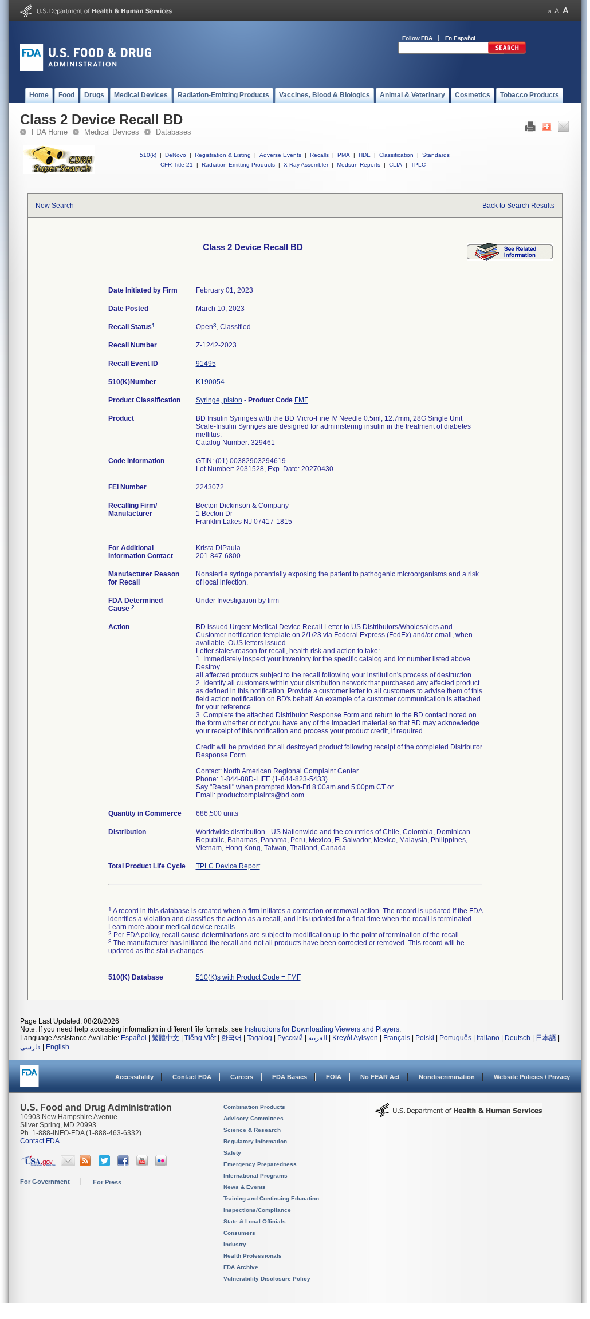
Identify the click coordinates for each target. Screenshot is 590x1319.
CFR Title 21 (176, 164)
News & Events (244, 1187)
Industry (234, 1244)
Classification (396, 155)
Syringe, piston (219, 400)
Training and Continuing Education (271, 1198)
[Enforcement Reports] (510, 259)
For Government (45, 1181)
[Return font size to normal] (556, 10)
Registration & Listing (223, 155)
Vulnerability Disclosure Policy (266, 1278)
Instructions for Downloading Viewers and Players (322, 1029)
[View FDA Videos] (143, 1164)
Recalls (319, 155)
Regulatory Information (255, 1141)
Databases (173, 132)
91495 (206, 364)
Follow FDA (417, 38)
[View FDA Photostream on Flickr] (162, 1164)
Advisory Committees (253, 1118)
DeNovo (175, 155)
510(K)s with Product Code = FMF (248, 977)
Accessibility (134, 1076)
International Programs (255, 1175)
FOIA (333, 1076)
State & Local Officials (254, 1221)
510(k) (148, 155)
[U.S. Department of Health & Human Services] (458, 1114)
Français (396, 1038)
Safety (232, 1153)
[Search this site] (507, 52)
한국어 (231, 1038)
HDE (365, 155)
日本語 (546, 1038)
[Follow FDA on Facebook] (124, 1164)
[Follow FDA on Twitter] (106, 1164)
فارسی (30, 1047)
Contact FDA (191, 1076)
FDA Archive (240, 1267)
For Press (107, 1182)
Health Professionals (252, 1256)
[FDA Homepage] (29, 1081)
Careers (241, 1076)
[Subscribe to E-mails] (68, 1164)
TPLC (418, 164)
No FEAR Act (380, 1076)
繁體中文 (165, 1038)
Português (455, 1038)
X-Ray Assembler (306, 164)
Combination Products (254, 1107)
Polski (424, 1038)
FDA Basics (289, 1076)
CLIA (395, 164)
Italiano (488, 1038)
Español (134, 1038)
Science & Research (252, 1130)
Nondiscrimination (447, 1076)
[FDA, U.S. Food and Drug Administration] (85, 69)
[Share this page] (546, 129)
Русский (290, 1038)
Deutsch (517, 1038)
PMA (343, 155)
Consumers (239, 1233)
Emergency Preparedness (260, 1164)
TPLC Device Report (228, 866)
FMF (301, 400)
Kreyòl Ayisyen (355, 1038)
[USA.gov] (38, 1164)
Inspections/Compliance (257, 1210)
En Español (460, 38)
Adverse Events (280, 155)
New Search (55, 206)
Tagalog (259, 1038)
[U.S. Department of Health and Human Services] (96, 15)
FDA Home (50, 132)
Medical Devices (111, 132)
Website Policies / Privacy (532, 1076)
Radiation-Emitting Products (238, 164)
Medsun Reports (358, 164)
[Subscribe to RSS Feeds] (87, 1164)
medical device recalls (200, 927)
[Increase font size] (566, 10)
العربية (317, 1038)
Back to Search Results (518, 206)
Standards (436, 155)
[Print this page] (530, 129)
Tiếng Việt (200, 1038)
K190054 (210, 382)
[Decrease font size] (549, 10)
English (57, 1047)
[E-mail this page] (563, 129)
